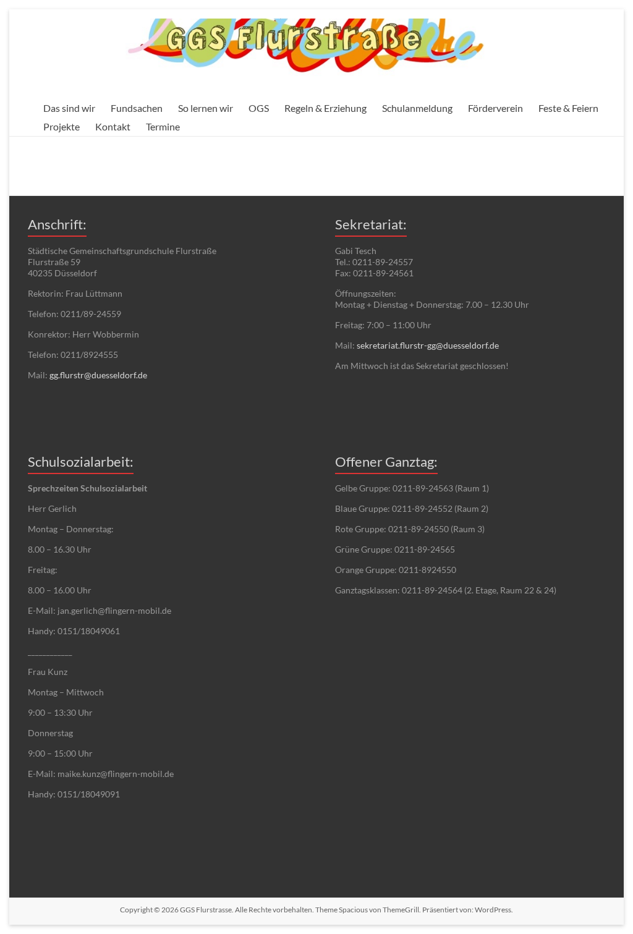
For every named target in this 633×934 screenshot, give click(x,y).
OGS (259, 108)
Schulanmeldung (417, 108)
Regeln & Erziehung (325, 108)
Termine (163, 126)
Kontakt (112, 126)
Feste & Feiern (568, 108)
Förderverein (495, 108)
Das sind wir (69, 108)
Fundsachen (137, 108)
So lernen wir (205, 108)
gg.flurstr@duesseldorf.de (98, 375)
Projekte (61, 126)
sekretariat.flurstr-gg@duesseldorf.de (428, 345)
